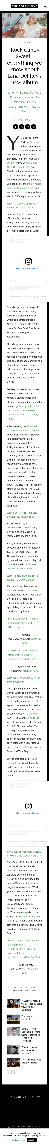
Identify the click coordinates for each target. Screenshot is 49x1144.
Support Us (11, 1127)
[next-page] (13, 1072)
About (30, 1127)
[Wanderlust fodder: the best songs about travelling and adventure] (13, 1003)
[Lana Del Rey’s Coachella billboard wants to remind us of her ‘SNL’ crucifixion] (13, 1031)
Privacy (37, 1127)
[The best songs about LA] (13, 1019)
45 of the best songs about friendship (31, 1061)
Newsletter (21, 1127)
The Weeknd (31, 713)
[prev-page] (8, 1072)
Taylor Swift (32, 590)
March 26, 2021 (31, 670)
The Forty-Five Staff (25, 119)
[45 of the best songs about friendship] (13, 1062)
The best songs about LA (28, 1017)
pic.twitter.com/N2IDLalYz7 (22, 658)
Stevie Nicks (32, 717)
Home (20, 42)
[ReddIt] (33, 126)
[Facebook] (15, 126)
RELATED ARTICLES (24, 987)
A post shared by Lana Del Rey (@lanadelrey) (28, 297)
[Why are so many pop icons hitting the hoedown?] (13, 1049)
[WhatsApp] (27, 126)
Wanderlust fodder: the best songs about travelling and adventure (31, 1005)
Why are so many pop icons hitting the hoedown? (31, 1050)
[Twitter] (21, 126)
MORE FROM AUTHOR (24, 990)
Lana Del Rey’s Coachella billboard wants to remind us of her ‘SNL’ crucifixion (30, 1034)
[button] (4, 4)
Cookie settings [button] (18, 1140)
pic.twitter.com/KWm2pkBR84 (24, 957)
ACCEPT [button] (31, 1140)
